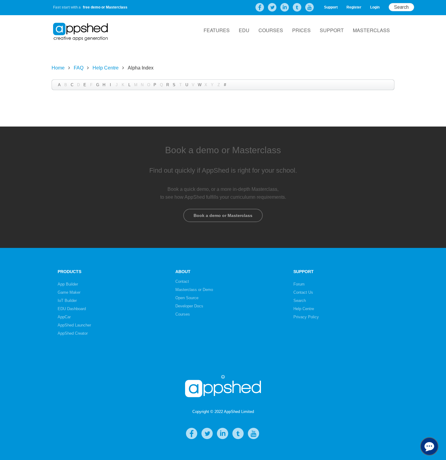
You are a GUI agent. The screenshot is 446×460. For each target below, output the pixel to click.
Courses (270, 30)
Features (217, 30)
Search (299, 300)
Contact (182, 281)
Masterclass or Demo (194, 289)
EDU (244, 30)
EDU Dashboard (72, 308)
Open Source (186, 298)
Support (331, 7)
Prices (301, 30)
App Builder (68, 284)
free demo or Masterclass (105, 7)
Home (58, 67)
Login (375, 7)
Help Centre (106, 67)
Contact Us (303, 292)
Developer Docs (189, 306)
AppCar (64, 317)
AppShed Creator (73, 333)
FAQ (78, 67)
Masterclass (371, 30)
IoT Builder (67, 300)
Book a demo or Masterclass (223, 215)
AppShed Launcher (74, 325)
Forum (299, 284)
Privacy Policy (306, 317)
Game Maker (69, 292)
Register (353, 7)
